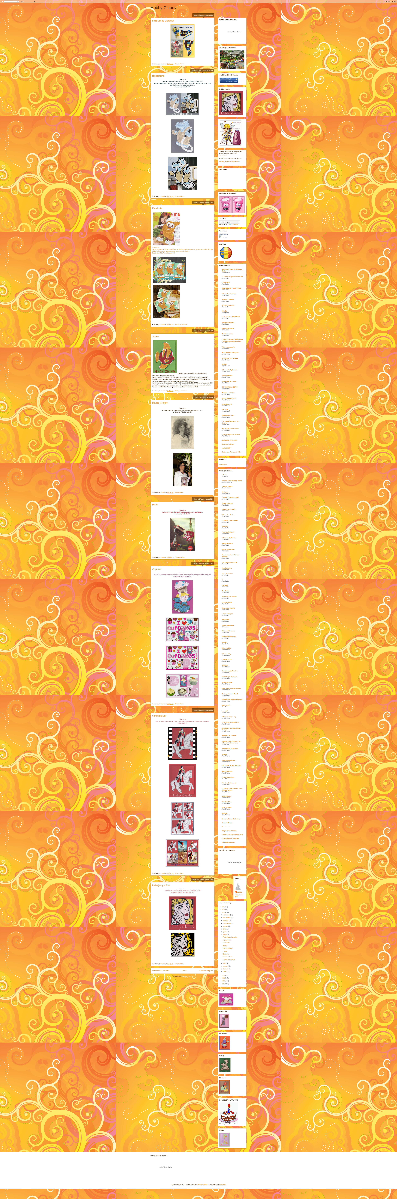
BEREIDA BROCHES (228, 398)
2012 (223, 975)
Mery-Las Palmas (228, 444)
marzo (225, 966)
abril (225, 963)
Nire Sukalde (226, 802)
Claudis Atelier (227, 568)
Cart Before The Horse (229, 562)
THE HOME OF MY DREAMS (231, 766)
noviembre (227, 918)
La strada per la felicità (230, 520)
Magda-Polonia (227, 771)
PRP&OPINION (227, 602)
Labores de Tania (228, 328)
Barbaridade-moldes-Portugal (232, 699)
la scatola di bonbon (229, 735)
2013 (223, 912)
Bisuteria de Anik (228, 415)
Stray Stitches (226, 807)
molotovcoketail (202, 1184)
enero (225, 972)
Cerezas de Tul (227, 659)
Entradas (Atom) (187, 976)
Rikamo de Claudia (228, 608)
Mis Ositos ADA (227, 334)
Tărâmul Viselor (227, 486)
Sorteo (155, 336)
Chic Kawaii (226, 282)
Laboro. (224, 475)
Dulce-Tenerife (227, 404)
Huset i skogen (227, 682)
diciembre (226, 915)
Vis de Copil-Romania (229, 677)
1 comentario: (179, 492)
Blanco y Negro (160, 402)
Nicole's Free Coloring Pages (232, 480)
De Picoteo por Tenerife (230, 358)
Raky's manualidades (229, 831)
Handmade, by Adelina (229, 671)
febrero (226, 969)
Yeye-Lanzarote (227, 375)
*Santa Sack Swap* (228, 625)
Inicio (184, 971)
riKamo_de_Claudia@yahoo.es (229, 161)
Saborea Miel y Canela (229, 370)
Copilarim (225, 492)
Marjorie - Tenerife (228, 393)
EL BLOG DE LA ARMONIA (231, 317)
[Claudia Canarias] (220, 236)
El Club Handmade (228, 842)
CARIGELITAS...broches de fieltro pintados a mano (231, 742)
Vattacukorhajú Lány (229, 717)
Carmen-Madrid (227, 823)
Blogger (223, 1184)
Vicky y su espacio (228, 347)
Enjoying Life (226, 648)
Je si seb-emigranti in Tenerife (232, 276)
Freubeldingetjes (228, 777)
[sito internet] (228, 82)
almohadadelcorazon (229, 596)
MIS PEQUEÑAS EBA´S (229, 387)
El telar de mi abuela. (229, 294)
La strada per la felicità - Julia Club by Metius (232, 789)
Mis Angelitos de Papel (230, 694)
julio (224, 929)
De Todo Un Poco (228, 305)
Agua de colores (227, 574)
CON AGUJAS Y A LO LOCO (231, 288)
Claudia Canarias (223, 234)
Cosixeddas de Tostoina (230, 838)
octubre (226, 920)
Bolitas (224, 364)
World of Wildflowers (229, 637)
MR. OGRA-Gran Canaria (230, 429)
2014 (223, 909)
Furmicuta (157, 208)
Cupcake (156, 569)
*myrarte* (225, 711)
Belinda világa (227, 654)
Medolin (224, 813)
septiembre (227, 923)
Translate (235, 224)
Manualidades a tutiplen (230, 353)
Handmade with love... (229, 381)
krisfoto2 (225, 665)
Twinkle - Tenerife (228, 299)
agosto (225, 926)
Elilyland (225, 585)
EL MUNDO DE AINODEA (230, 722)
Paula (155, 504)
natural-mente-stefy (228, 509)
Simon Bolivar (159, 715)
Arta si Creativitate (228, 549)
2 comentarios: (179, 64)
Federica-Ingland (228, 532)
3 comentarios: (179, 196)
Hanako (224, 642)
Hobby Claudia (164, 7)
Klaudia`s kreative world (230, 498)
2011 (223, 978)
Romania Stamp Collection (231, 819)
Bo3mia (224, 754)
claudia (239, 892)
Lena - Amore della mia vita (231, 688)
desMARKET (226, 448)
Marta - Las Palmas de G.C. (231, 452)
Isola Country (226, 796)
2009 (223, 983)
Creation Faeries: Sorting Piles (232, 834)
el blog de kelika (227, 543)
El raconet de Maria (228, 760)
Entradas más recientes (160, 971)
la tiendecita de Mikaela (230, 748)
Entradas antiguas (206, 971)
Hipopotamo (158, 76)
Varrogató (225, 526)
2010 (223, 981)
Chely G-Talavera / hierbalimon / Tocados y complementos (232, 340)
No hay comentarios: (181, 324)
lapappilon (225, 619)
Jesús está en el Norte (229, 440)
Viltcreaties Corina (228, 515)
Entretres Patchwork (229, 783)
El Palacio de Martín (229, 538)
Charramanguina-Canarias (231, 434)
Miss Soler (225, 591)
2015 (223, 907)
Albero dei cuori (227, 503)
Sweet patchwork (228, 322)
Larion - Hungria (227, 614)
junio (225, 932)
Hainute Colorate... (228, 631)
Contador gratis (223, 464)
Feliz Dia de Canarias (163, 20)
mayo (225, 934)
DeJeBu (224, 311)
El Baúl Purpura (227, 410)
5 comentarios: (180, 557)
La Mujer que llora (161, 885)
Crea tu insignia (223, 237)
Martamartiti (226, 705)
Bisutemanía (226, 827)
